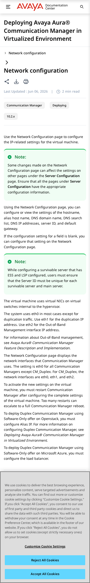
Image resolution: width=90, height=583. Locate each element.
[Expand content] (7, 63)
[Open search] (82, 7)
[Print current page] (26, 82)
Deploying (59, 105)
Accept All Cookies (45, 574)
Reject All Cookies (45, 560)
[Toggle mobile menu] (8, 7)
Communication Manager (24, 105)
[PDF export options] (16, 81)
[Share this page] (7, 81)
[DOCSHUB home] (43, 7)
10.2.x (11, 116)
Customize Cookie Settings (45, 546)
